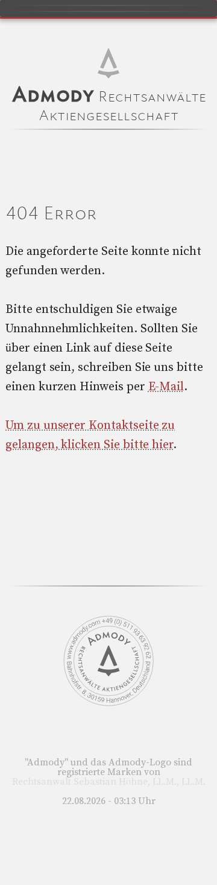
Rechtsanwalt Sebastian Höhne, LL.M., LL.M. (109, 782)
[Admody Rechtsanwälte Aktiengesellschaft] (108, 703)
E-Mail (166, 386)
